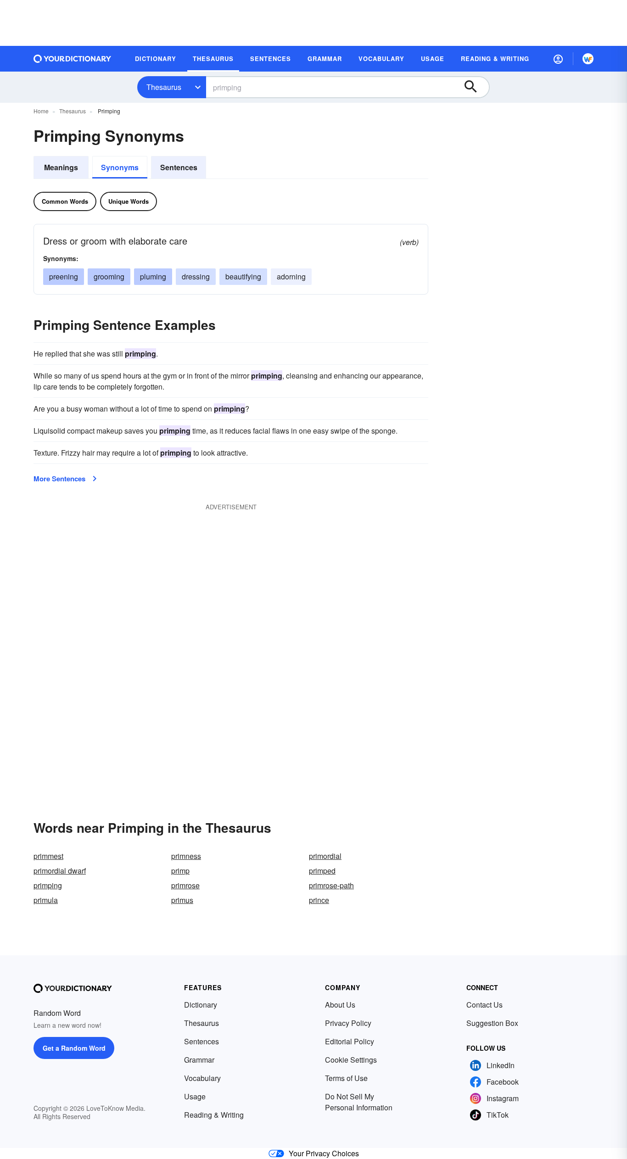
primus (182, 900)
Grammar (199, 1059)
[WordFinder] (587, 59)
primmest (48, 856)
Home (41, 111)
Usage (195, 1096)
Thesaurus (163, 87)
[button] (558, 58)
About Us (340, 1004)
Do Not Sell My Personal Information (358, 1102)
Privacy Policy (348, 1023)
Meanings (61, 167)
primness (186, 856)
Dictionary (200, 1004)
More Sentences (59, 479)
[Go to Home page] (73, 59)
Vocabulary (202, 1078)
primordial (325, 856)
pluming (153, 276)
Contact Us (484, 1004)
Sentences (178, 167)
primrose (185, 885)
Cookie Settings (351, 1059)
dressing (196, 276)
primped (322, 870)
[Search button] (475, 87)
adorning (291, 276)
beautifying (243, 276)
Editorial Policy (349, 1041)
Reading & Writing (214, 1114)
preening (63, 276)
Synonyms (120, 167)
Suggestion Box (492, 1023)
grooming (109, 276)
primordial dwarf (60, 870)
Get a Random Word (74, 1048)
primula (46, 900)
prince (319, 900)
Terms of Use (346, 1078)
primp (180, 870)
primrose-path (331, 885)
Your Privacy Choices (324, 1153)
